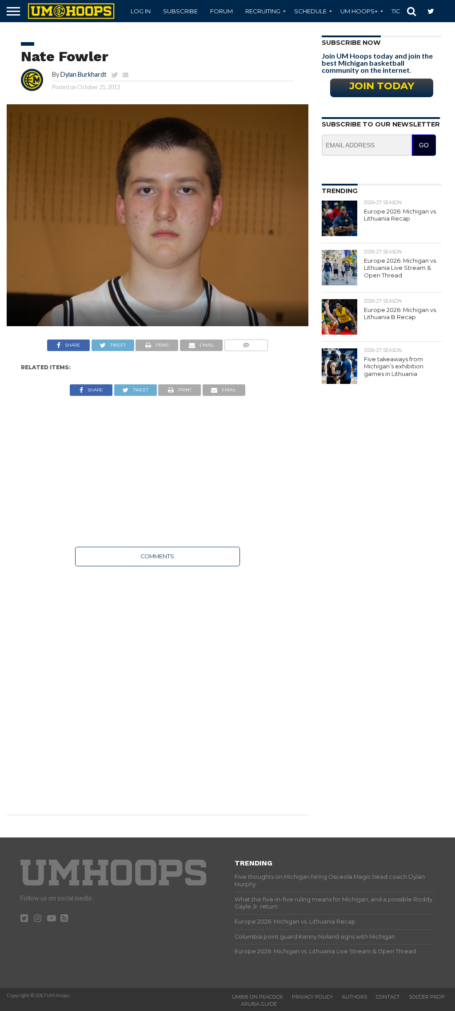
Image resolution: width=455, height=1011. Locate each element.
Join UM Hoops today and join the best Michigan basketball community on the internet (377, 62)
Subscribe (180, 11)
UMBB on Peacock (257, 997)
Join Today (381, 85)
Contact (388, 997)
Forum (221, 11)
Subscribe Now (351, 43)
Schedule (310, 11)
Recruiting (262, 11)
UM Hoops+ (359, 11)
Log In (141, 11)
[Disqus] (158, 684)
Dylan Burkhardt (83, 74)
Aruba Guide (259, 1004)
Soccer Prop (427, 997)
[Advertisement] (158, 471)
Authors (354, 997)
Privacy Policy (312, 997)
